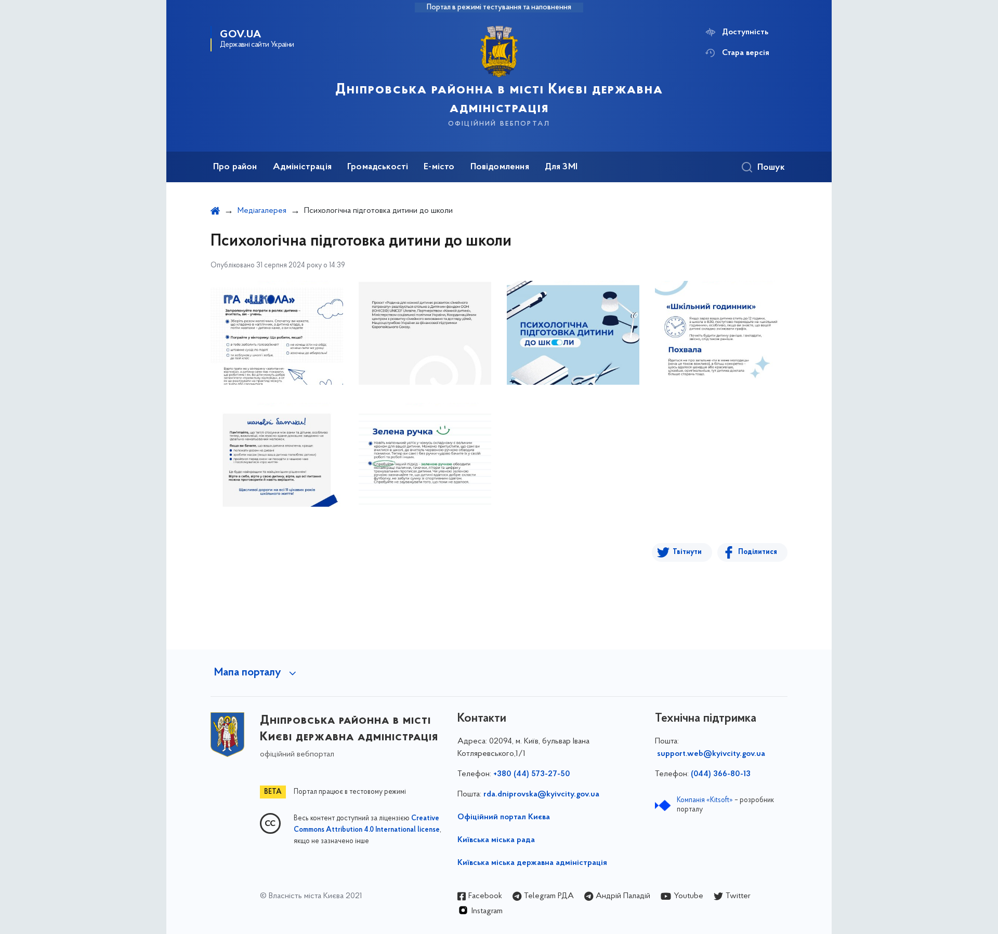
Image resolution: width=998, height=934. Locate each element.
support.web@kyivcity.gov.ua (711, 754)
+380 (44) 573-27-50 (531, 774)
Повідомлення (499, 167)
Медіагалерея (262, 211)
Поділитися (757, 552)
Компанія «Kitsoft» (705, 800)
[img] (277, 333)
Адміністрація (302, 167)
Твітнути (687, 552)
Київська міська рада (496, 840)
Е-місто (439, 167)
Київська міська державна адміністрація (532, 863)
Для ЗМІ (561, 167)
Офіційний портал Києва (503, 817)
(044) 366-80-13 (721, 774)
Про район (235, 167)
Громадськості (377, 167)
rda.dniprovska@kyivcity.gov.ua (541, 794)
